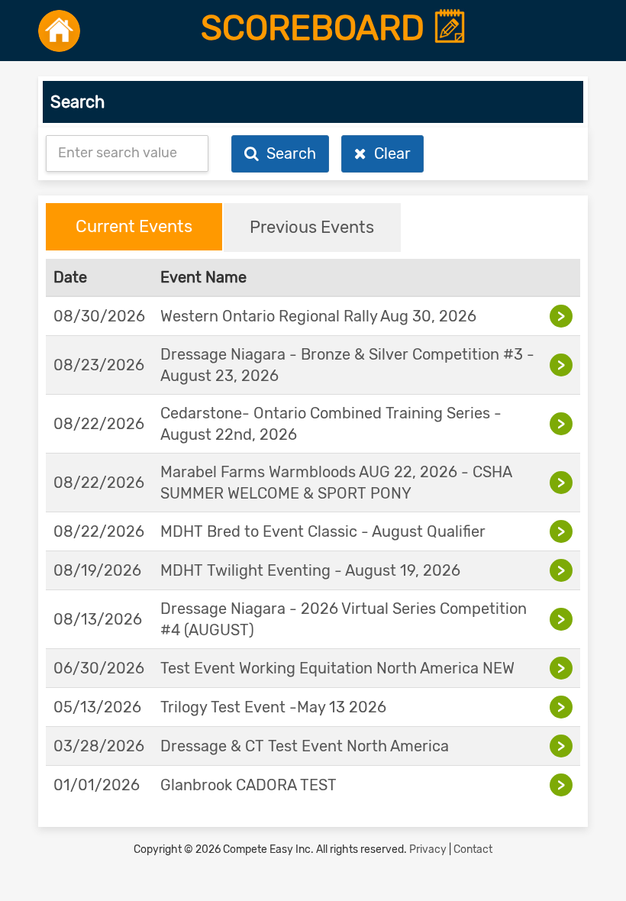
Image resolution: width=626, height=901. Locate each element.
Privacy (428, 849)
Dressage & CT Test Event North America (304, 746)
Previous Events (312, 227)
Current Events (134, 226)
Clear (388, 153)
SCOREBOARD (317, 28)
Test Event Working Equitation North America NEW (337, 668)
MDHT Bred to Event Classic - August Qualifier (323, 531)
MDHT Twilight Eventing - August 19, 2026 (310, 570)
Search (287, 153)
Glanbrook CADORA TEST (248, 785)
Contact (472, 849)
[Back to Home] (59, 30)
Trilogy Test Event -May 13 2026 (273, 707)
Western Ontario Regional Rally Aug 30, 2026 (318, 316)
